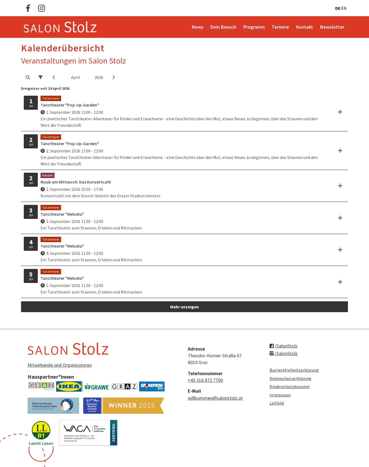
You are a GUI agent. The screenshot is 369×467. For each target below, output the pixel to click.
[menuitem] (197, 27)
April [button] (75, 77)
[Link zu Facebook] (28, 8)
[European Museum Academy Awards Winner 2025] (123, 406)
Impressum (280, 395)
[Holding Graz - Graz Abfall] (41, 386)
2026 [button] (99, 77)
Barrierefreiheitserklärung (294, 370)
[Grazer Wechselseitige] (96, 386)
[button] (27, 77)
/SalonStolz (286, 346)
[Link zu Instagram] (41, 8)
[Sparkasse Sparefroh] (151, 386)
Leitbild (277, 403)
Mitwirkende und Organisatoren (60, 365)
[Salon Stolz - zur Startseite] (60, 27)
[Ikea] (68, 386)
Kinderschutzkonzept (290, 386)
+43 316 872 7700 (205, 380)
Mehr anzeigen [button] (184, 306)
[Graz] (124, 386)
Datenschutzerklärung (290, 378)
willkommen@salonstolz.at (215, 398)
